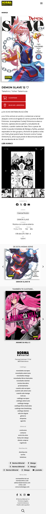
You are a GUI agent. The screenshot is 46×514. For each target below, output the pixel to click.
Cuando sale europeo (23, 388)
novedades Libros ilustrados (23, 378)
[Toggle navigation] (41, 3)
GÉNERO (23, 210)
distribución (23, 452)
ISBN (23, 232)
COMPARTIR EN (23, 201)
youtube (39, 470)
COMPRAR (13, 98)
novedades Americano (23, 373)
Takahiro (6, 91)
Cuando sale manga (23, 393)
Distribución (23, 448)
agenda (23, 421)
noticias (23, 396)
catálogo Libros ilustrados (23, 406)
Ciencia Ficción (23, 213)
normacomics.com (22, 480)
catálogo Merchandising (23, 408)
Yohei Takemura (19, 91)
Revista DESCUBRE (23, 383)
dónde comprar (23, 440)
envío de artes (23, 435)
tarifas (23, 455)
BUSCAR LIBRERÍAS (16, 105)
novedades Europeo (23, 371)
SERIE (23, 217)
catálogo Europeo (23, 398)
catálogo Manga (23, 403)
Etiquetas (23, 418)
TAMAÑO (17, 227)
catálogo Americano (23, 401)
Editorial (23, 426)
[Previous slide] (6, 171)
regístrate (23, 443)
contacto (23, 433)
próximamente (23, 386)
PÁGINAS (29, 227)
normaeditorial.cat (22, 478)
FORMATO (23, 222)
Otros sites (23, 475)
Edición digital (23, 413)
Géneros (23, 416)
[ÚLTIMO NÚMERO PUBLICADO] (23, 252)
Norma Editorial (18, 463)
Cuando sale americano (23, 391)
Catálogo (23, 367)
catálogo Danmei (23, 411)
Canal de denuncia (23, 503)
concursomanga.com (22, 487)
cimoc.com (22, 485)
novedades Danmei (23, 381)
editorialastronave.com (22, 483)
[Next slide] (40, 171)
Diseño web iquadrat (23, 505)
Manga (33, 463)
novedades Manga (23, 376)
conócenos (23, 430)
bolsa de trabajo (23, 438)
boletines (23, 457)
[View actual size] (36, 149)
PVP (23, 236)
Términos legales (23, 501)
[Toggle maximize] (41, 149)
